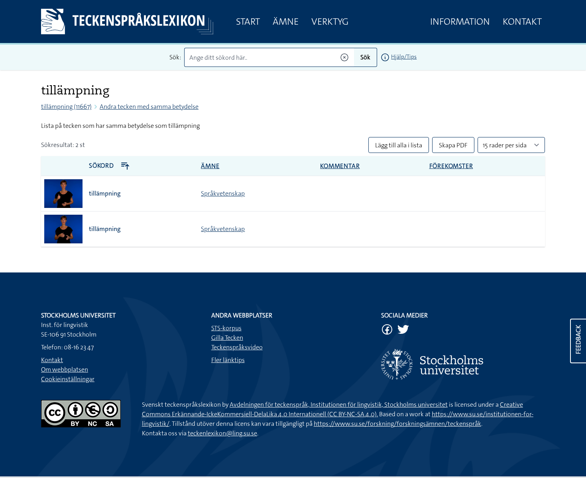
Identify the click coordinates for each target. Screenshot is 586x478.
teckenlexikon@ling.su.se (222, 433)
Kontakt (522, 21)
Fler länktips (228, 360)
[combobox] (269, 57)
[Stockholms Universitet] (463, 364)
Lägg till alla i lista (398, 145)
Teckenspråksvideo (237, 347)
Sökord (102, 165)
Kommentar (340, 166)
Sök (365, 57)
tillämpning (105, 193)
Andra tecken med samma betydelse (149, 106)
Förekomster (451, 166)
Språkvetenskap (223, 193)
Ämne (286, 21)
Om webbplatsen (64, 369)
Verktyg (329, 21)
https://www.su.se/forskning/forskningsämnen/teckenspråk (397, 423)
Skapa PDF (453, 145)
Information (460, 21)
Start (248, 21)
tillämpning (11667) (66, 106)
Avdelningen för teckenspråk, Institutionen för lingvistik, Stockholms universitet (339, 404)
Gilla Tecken (227, 337)
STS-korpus (226, 328)
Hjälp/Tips (404, 56)
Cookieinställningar (67, 379)
